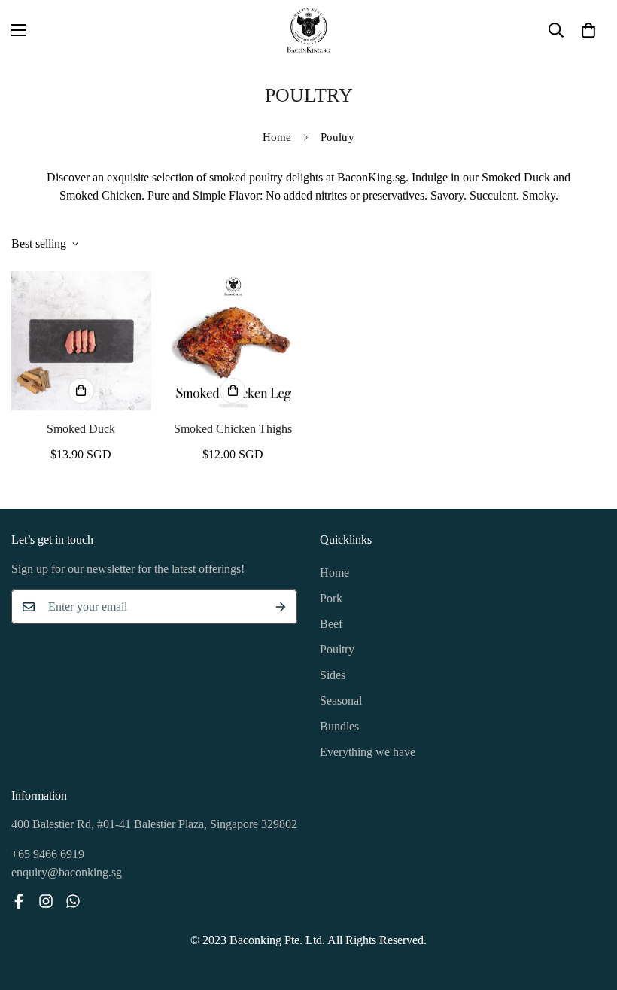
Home (277, 137)
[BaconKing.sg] (308, 30)
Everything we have (367, 751)
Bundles (339, 726)
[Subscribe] (280, 606)
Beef (331, 623)
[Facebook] (18, 901)
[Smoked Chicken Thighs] (233, 340)
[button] (588, 30)
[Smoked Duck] (81, 340)
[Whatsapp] (73, 901)
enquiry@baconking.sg (66, 872)
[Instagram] (45, 901)
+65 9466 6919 (47, 854)
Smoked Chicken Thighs (233, 428)
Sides (332, 675)
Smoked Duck (81, 428)
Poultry (337, 649)
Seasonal (341, 700)
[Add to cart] (81, 391)
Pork (331, 598)
